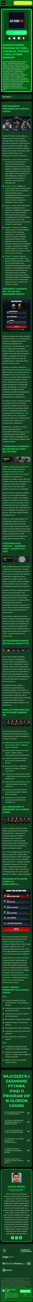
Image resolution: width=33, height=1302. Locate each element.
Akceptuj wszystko (25, 1291)
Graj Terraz (16, 32)
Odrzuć (25, 1294)
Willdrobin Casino (24, 432)
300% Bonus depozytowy (23, 3)
